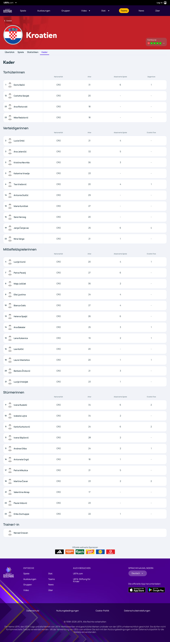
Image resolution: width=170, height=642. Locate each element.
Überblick (9, 52)
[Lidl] (100, 551)
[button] (86, 10)
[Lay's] (90, 551)
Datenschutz (32, 610)
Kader (45, 52)
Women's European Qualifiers (7, 11)
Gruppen (27, 584)
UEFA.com (78, 573)
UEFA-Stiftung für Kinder (81, 580)
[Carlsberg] (80, 551)
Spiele (21, 52)
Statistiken (32, 52)
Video (26, 590)
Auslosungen (29, 579)
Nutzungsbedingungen (67, 610)
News (51, 584)
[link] (23, 10)
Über (50, 590)
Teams (51, 579)
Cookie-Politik (102, 610)
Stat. (50, 573)
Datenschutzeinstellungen (137, 610)
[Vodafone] (110, 551)
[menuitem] (25, 10)
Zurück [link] (9, 21)
